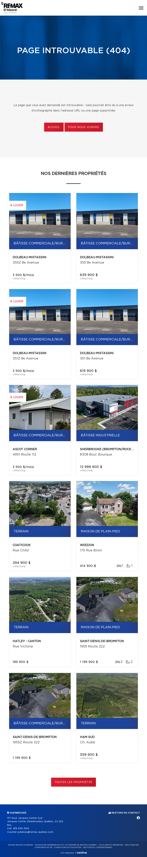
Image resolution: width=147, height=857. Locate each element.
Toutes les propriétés (74, 782)
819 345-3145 (21, 828)
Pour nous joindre (83, 127)
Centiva (81, 852)
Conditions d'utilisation (67, 847)
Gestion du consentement (97, 847)
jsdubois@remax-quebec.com (35, 832)
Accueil (54, 127)
